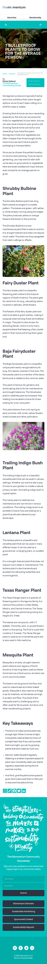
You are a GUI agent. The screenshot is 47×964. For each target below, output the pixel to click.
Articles (12, 74)
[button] (40, 25)
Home (5, 74)
